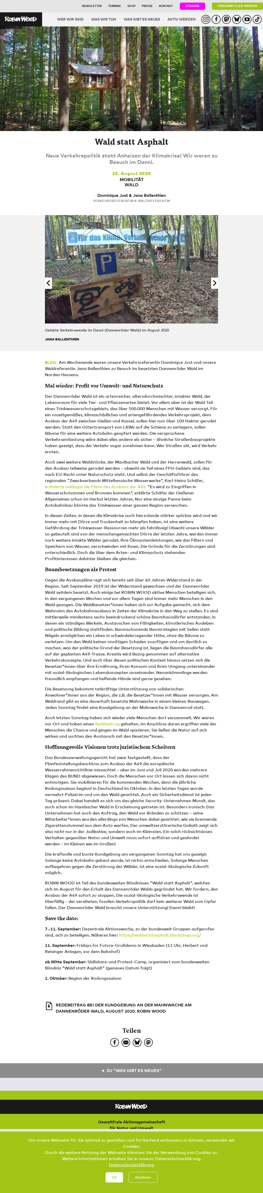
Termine (114, 5)
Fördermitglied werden (237, 5)
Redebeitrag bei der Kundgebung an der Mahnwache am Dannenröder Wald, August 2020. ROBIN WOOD (124, 1008)
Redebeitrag (107, 723)
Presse (147, 5)
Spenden (192, 5)
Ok (114, 1177)
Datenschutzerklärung (131, 1164)
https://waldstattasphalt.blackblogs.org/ (160, 935)
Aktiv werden (181, 19)
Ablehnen (143, 1177)
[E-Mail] (125, 1042)
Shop (131, 5)
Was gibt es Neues (142, 19)
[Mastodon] (148, 1042)
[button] (48, 283)
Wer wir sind (70, 19)
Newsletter (92, 5)
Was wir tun (103, 19)
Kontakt (166, 5)
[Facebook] (114, 1042)
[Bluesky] (137, 1042)
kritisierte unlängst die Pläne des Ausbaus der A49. (96, 486)
